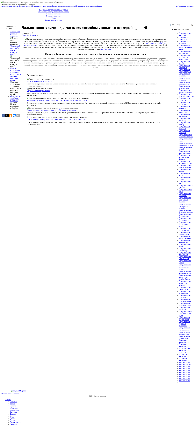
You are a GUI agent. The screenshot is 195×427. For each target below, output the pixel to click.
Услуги (12, 404)
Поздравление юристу (184, 63)
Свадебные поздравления (184, 341)
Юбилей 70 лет (184, 377)
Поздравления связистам (184, 308)
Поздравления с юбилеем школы (185, 304)
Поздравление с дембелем (185, 42)
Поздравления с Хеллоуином (185, 292)
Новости (10, 6)
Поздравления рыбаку (184, 174)
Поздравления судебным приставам (184, 324)
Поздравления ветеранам (184, 67)
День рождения (25, 6)
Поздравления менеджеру (184, 111)
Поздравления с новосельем (185, 254)
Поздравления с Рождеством (185, 288)
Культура (33, 35)
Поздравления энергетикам (184, 337)
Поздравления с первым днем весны (185, 267)
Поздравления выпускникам (184, 83)
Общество (14, 408)
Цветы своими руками (53, 20)
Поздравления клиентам (184, 99)
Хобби (12, 418)
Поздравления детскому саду (184, 87)
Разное (8, 400)
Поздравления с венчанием (185, 195)
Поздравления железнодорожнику (186, 95)
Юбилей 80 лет (184, 379)
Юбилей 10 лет (184, 362)
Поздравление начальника (41, 6)
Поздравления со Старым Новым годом (185, 314)
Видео (99, 6)
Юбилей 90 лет (184, 381)
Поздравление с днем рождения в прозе (185, 47)
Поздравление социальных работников (184, 58)
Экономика (14, 410)
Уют (11, 416)
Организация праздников (10, 393)
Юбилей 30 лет (184, 368)
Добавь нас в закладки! (185, 6)
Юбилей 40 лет (184, 370)
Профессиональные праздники (63, 6)
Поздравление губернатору (184, 38)
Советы (13, 406)
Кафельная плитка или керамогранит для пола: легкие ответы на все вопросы (57, 100)
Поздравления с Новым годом (185, 258)
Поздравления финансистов (184, 333)
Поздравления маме (53, 14)
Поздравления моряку (184, 124)
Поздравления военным (184, 79)
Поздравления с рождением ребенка (185, 283)
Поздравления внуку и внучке (185, 71)
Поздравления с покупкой (185, 34)
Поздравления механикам (184, 115)
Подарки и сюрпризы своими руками (53, 10)
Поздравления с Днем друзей (185, 219)
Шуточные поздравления (184, 355)
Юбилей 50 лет (184, 372)
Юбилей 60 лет (184, 375)
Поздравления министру (184, 119)
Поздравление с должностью (185, 52)
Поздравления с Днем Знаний (185, 229)
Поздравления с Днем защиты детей (185, 224)
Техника (13, 414)
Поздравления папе (53, 16)
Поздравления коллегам (184, 103)
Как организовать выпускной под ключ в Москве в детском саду (52, 110)
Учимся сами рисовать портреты (15, 34)
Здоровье (13, 412)
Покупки (13, 402)
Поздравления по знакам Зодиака (185, 166)
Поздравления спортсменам (184, 319)
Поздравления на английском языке (186, 136)
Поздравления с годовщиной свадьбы (185, 206)
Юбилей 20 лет (184, 366)
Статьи (16, 6)
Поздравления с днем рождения (185, 237)
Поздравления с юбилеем (185, 296)
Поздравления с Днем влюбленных (186, 211)
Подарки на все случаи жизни (38, 91)
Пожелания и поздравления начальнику (53, 12)
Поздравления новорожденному (185, 152)
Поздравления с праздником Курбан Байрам (185, 277)
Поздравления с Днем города (185, 215)
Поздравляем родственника (86, 6)
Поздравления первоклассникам (185, 162)
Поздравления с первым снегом (185, 272)
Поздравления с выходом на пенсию (185, 200)
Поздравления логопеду (184, 107)
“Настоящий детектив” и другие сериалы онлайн (15, 50)
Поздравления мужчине (184, 128)
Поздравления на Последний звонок (186, 144)
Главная (4, 6)
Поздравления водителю (184, 75)
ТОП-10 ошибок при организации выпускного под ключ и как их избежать (56, 119)
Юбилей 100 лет (185, 364)
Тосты (53, 18)
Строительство (15, 422)
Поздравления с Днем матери (185, 233)
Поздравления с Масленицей (185, 250)
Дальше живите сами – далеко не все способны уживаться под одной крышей (15, 74)
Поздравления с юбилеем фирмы (185, 300)
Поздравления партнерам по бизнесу (184, 157)
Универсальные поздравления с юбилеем (185, 350)
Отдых (12, 420)
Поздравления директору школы (185, 91)
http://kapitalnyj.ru (106, 49)
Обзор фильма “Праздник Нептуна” (15, 99)
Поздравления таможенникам (184, 329)
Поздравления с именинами (185, 241)
